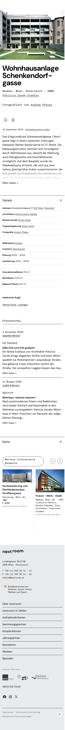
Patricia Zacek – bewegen (15, 304)
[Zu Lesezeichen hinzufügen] (5, 120)
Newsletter (9, 645)
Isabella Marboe (11, 335)
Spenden (7, 658)
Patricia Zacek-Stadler (20, 95)
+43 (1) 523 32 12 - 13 (18, 570)
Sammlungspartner (14, 624)
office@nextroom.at (13, 577)
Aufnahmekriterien (13, 617)
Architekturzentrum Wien (38, 129)
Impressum (7, 712)
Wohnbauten (18, 249)
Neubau (18, 243)
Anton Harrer (28, 226)
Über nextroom (11, 604)
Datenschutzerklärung (28, 712)
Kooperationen (11, 631)
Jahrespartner (11, 638)
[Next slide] (61, 34)
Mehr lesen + (32, 175)
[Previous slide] (4, 34)
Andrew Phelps (41, 105)
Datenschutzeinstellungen (16, 716)
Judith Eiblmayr (11, 385)
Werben (7, 651)
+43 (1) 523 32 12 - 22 (18, 574)
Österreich (49, 208)
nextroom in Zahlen (14, 610)
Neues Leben (24, 220)
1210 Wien (38, 208)
